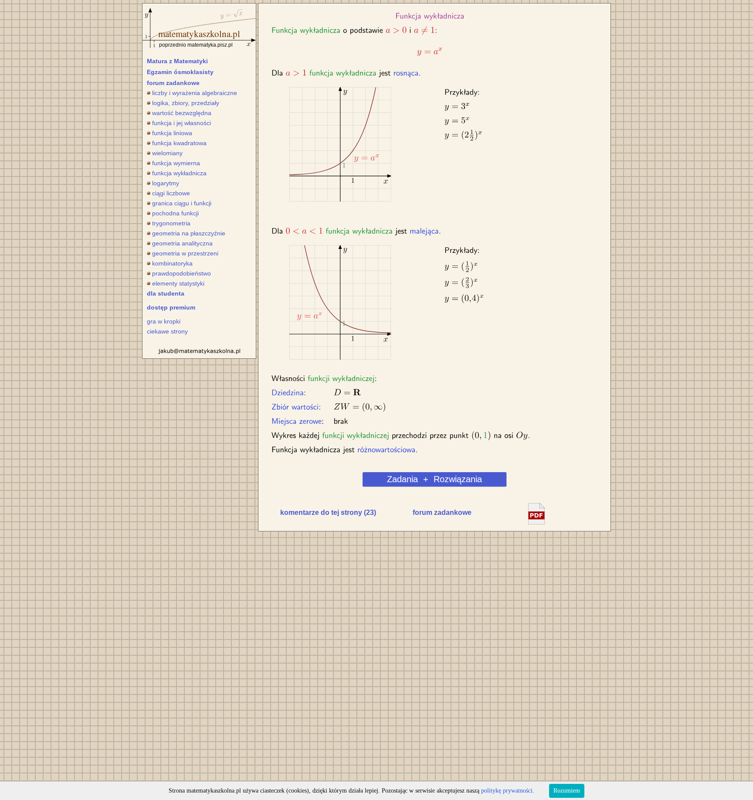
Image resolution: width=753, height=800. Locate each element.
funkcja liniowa (172, 132)
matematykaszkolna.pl (199, 33)
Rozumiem (566, 790)
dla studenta (165, 293)
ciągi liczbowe (171, 193)
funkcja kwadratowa (179, 143)
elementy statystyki (178, 283)
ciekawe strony (167, 331)
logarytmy (165, 183)
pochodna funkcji (175, 213)
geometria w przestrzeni (185, 253)
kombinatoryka (172, 263)
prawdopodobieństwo (181, 273)
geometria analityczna (182, 243)
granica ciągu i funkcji (181, 203)
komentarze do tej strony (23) (328, 512)
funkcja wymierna (176, 163)
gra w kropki (163, 321)
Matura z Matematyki (177, 61)
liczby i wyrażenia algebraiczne (194, 92)
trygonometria (171, 223)
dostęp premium (171, 307)
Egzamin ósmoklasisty (180, 71)
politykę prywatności (507, 790)
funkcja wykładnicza (179, 173)
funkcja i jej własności (181, 122)
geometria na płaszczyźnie (188, 233)
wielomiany (167, 153)
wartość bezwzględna (181, 112)
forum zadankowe (173, 82)
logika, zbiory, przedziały (185, 102)
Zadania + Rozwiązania (434, 479)
